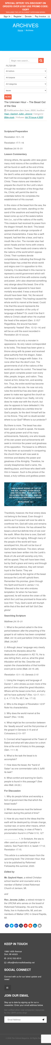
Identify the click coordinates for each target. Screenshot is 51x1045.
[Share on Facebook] (7, 926)
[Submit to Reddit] (30, 926)
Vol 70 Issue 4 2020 (34, 117)
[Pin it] (26, 926)
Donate (28, 16)
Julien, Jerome (25, 113)
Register (18, 16)
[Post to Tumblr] (21, 926)
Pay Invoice (40, 16)
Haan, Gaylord (11, 113)
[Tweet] (12, 926)
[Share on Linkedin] (35, 926)
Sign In (7, 16)
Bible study (9, 117)
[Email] (40, 926)
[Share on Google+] (16, 926)
